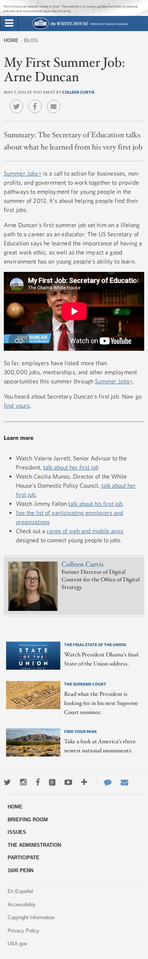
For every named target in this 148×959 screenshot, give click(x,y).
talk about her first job (71, 467)
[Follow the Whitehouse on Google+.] (52, 782)
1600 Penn (20, 870)
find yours (17, 405)
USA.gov (17, 943)
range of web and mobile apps (85, 530)
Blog (31, 40)
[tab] (9, 23)
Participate (23, 857)
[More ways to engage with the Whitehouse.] (84, 782)
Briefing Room (28, 819)
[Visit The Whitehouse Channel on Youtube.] (68, 782)
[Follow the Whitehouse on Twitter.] (7, 782)
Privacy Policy (23, 931)
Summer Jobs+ (23, 173)
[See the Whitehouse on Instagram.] (23, 782)
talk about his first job (95, 503)
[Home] (80, 28)
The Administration (34, 845)
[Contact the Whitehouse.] (104, 782)
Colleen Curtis (78, 91)
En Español (20, 891)
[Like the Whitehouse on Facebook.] (38, 782)
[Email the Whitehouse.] (124, 782)
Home (11, 40)
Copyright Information (31, 917)
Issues (17, 832)
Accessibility (22, 904)
